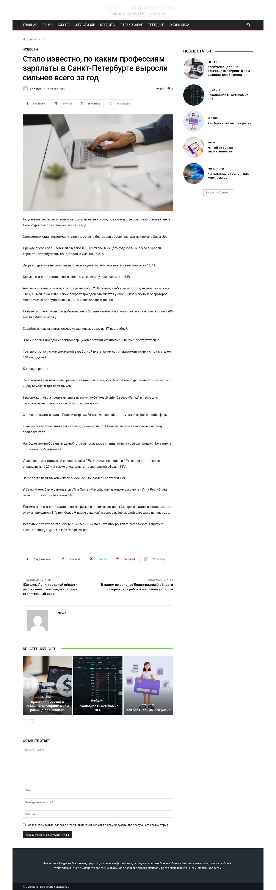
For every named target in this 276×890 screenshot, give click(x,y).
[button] (248, 25)
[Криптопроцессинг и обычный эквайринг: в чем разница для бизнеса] (47, 685)
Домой (27, 39)
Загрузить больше (217, 192)
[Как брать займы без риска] (148, 685)
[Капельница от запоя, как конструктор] (193, 173)
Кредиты (148, 704)
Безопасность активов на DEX (97, 708)
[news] (26, 89)
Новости (40, 39)
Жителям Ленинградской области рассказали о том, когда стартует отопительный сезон (50, 589)
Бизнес (47, 697)
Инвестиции (215, 169)
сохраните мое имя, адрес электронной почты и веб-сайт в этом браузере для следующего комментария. (98, 825)
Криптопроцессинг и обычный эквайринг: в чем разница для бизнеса (47, 706)
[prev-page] (25, 722)
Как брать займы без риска (148, 710)
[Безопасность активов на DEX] (98, 685)
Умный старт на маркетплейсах (220, 149)
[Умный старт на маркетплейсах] (193, 147)
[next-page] (32, 722)
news (37, 88)
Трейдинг (97, 701)
